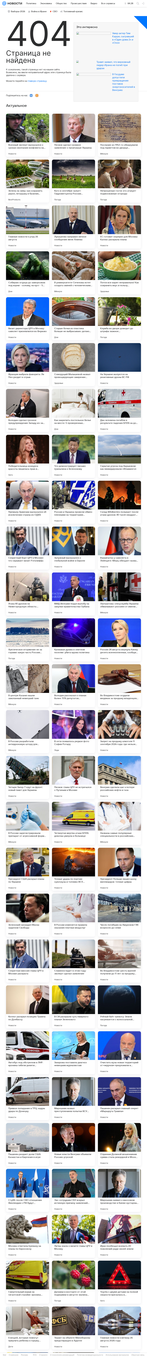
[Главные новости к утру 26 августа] (27, 226)
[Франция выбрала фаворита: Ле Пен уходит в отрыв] (27, 364)
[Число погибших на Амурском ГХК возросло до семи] (119, 915)
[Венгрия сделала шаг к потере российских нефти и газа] (119, 777)
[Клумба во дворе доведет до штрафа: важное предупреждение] (119, 318)
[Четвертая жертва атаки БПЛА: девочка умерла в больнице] (73, 823)
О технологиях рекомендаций (62, 1355)
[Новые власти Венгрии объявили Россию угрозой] (73, 1144)
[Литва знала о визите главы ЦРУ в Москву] (73, 1236)
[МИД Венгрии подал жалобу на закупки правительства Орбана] (73, 593)
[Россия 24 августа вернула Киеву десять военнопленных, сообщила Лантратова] (119, 639)
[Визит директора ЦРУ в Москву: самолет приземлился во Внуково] (27, 318)
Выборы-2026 (18, 11)
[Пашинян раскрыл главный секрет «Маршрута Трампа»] (119, 1098)
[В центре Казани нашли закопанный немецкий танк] (27, 685)
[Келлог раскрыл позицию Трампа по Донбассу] (27, 1006)
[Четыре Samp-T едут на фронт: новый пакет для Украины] (27, 777)
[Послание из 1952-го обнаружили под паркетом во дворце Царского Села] (119, 135)
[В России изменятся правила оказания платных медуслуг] (73, 915)
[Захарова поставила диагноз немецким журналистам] (73, 1052)
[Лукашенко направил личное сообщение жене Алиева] (73, 226)
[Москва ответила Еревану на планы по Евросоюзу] (27, 1236)
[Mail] (4, 3)
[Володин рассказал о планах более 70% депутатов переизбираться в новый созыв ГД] (73, 685)
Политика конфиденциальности (90, 1355)
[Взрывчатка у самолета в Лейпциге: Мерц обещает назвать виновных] (119, 548)
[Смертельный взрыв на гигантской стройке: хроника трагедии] (27, 1282)
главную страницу (37, 81)
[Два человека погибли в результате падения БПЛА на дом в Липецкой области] (119, 410)
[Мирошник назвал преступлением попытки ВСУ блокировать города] (73, 1098)
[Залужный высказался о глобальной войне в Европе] (73, 548)
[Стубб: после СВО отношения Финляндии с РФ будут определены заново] (27, 1190)
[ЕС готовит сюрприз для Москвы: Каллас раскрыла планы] (119, 226)
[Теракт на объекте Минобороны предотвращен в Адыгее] (73, 1328)
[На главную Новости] (14, 3)
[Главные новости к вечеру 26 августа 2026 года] (119, 1328)
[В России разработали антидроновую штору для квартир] (27, 731)
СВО (55, 11)
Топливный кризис (73, 11)
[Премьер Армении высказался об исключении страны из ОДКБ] (27, 502)
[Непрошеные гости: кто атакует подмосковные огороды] (119, 181)
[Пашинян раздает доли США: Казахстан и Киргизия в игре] (27, 1144)
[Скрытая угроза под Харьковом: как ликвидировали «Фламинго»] (119, 456)
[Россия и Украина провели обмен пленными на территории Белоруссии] (73, 502)
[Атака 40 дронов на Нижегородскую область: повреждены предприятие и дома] (27, 593)
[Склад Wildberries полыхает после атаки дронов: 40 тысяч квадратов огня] (119, 502)
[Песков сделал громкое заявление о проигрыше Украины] (73, 135)
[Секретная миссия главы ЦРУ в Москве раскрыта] (27, 961)
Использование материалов (117, 1355)
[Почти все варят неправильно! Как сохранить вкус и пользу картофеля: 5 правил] (119, 272)
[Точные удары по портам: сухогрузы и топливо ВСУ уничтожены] (73, 869)
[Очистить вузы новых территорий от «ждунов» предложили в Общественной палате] (119, 1052)
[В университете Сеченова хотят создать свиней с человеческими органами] (73, 272)
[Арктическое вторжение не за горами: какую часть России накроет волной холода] (27, 639)
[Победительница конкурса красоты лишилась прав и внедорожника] (27, 456)
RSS (35, 1355)
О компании (13, 1355)
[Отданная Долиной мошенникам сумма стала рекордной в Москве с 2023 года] (119, 1144)
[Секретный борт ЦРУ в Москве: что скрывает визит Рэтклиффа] (27, 548)
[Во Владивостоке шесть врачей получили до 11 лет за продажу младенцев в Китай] (119, 961)
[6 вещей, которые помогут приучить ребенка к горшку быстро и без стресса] (27, 1328)
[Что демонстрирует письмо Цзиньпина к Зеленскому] (73, 456)
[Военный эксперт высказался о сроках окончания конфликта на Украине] (27, 135)
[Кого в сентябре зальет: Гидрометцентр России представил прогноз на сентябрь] (73, 181)
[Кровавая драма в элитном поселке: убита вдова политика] (73, 639)
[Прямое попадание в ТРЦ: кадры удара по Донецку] (27, 1098)
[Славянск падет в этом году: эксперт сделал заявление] (73, 961)
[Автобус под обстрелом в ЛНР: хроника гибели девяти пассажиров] (27, 1052)
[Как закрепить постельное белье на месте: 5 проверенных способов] (73, 410)
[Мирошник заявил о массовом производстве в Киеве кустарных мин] (119, 1190)
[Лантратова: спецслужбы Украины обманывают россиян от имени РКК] (119, 593)
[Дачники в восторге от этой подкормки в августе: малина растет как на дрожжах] (73, 1282)
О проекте (43, 1355)
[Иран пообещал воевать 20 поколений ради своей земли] (119, 1236)
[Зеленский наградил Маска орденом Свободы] (27, 915)
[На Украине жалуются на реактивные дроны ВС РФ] (119, 364)
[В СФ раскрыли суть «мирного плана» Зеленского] (73, 1006)
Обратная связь (137, 1355)
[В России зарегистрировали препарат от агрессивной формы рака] (27, 823)
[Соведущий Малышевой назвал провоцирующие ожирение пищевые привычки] (73, 364)
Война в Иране (39, 11)
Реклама (24, 1355)
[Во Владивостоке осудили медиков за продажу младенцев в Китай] (119, 685)
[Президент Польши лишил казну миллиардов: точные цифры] (119, 869)
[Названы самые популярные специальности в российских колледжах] (119, 823)
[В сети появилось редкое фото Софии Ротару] (73, 731)
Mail (4, 1355)
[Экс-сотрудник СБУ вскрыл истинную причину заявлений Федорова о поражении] (73, 1190)
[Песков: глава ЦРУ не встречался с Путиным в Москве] (73, 777)
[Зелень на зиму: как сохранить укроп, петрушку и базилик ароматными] (27, 181)
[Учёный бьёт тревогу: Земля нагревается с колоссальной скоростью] (119, 1006)
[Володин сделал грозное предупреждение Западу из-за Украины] (27, 410)
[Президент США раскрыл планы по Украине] (27, 869)
